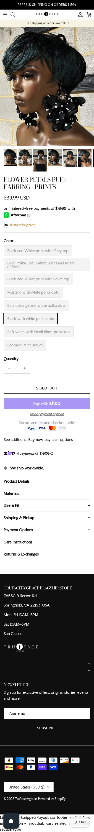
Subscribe (47, 732)
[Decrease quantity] (8, 372)
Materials (11, 497)
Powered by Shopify (52, 802)
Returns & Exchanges (21, 558)
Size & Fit (11, 509)
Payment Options (18, 533)
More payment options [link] (47, 418)
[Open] (11, 821)
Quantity (11, 362)
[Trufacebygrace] (47, 18)
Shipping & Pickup (19, 521)
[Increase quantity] (26, 372)
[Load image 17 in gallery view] (47, 90)
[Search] (15, 18)
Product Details (16, 485)
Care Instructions (18, 545)
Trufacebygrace (22, 228)
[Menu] (5, 18)
